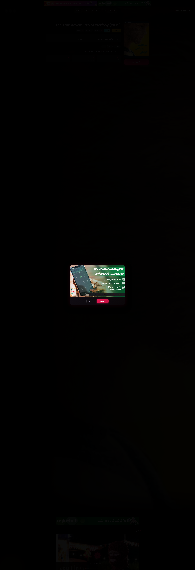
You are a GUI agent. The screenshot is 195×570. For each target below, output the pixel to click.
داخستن (91, 301)
